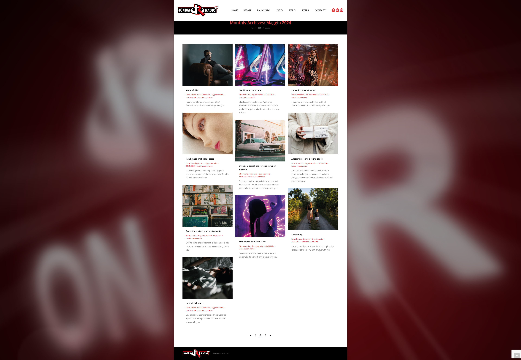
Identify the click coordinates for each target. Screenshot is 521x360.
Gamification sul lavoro (250, 90)
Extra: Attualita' (297, 163)
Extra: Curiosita (244, 95)
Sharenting (296, 234)
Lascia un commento (204, 97)
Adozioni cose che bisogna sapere (307, 159)
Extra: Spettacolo (297, 95)
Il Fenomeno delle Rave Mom (252, 241)
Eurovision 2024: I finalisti (303, 90)
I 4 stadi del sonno (194, 303)
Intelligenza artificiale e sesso (200, 159)
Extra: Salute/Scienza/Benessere (198, 95)
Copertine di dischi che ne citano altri (203, 231)
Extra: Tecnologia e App (195, 163)
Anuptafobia (192, 90)
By (217, 95)
